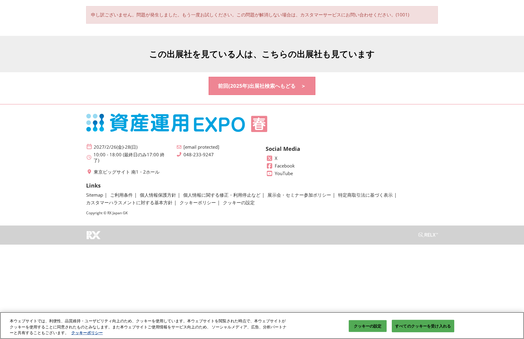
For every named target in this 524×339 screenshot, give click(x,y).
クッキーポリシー (87, 332)
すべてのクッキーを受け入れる (423, 325)
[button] (262, 86)
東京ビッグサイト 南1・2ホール (127, 172)
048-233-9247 (198, 155)
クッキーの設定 (368, 325)
